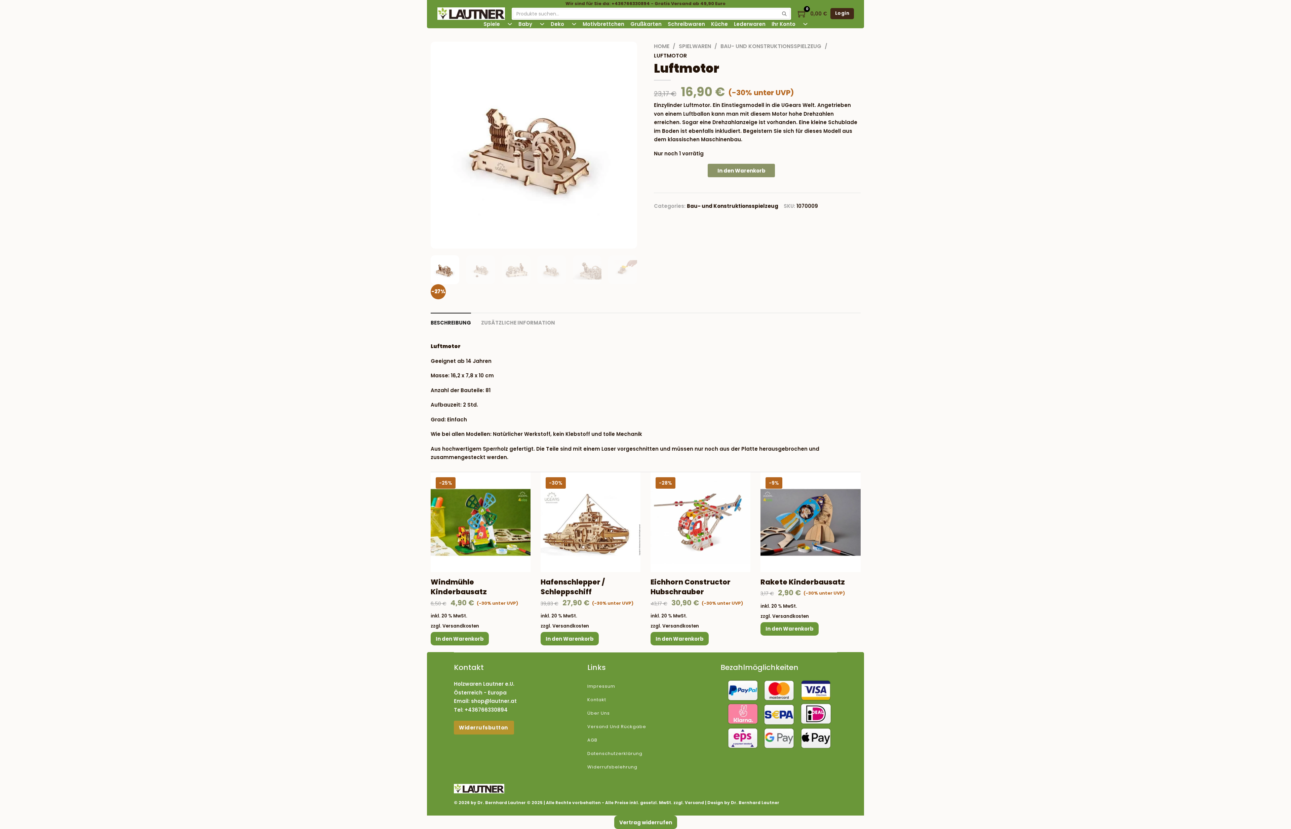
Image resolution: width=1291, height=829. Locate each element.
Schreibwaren (686, 24)
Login (842, 13)
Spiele (491, 24)
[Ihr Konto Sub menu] (805, 24)
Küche (719, 24)
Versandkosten (460, 626)
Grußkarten (646, 24)
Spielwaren (695, 46)
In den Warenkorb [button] (460, 638)
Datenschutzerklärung (614, 753)
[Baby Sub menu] (542, 24)
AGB (592, 740)
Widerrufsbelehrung (612, 767)
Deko (557, 24)
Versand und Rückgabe (616, 726)
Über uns (598, 713)
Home (661, 46)
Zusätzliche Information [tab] (518, 322)
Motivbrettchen (603, 24)
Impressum (601, 686)
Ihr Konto (783, 24)
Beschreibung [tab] (451, 322)
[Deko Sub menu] (574, 24)
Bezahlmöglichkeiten (759, 667)
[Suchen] (784, 14)
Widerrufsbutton (484, 727)
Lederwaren (750, 24)
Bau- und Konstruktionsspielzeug (770, 46)
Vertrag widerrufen (645, 822)
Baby (525, 24)
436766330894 (488, 709)
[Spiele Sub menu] (509, 24)
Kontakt (596, 699)
